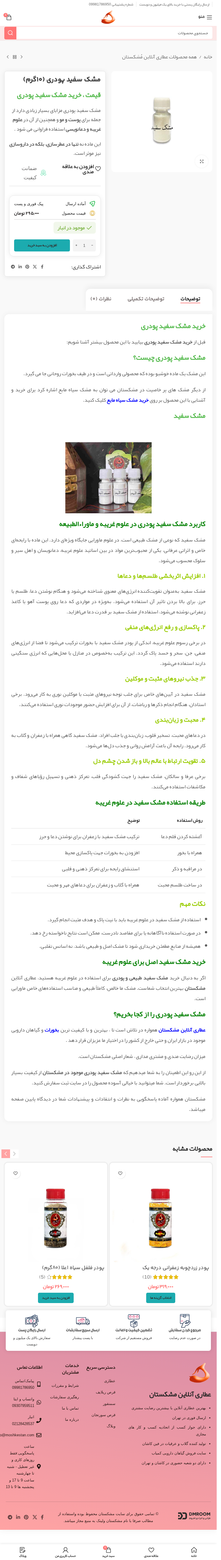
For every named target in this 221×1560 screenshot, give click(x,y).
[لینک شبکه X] (35, 267)
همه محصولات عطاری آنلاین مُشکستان (159, 56)
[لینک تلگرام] (13, 267)
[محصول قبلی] (21, 57)
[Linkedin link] (20, 267)
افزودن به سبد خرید (42, 245)
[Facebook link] (42, 267)
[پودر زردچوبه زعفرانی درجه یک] (161, 1214)
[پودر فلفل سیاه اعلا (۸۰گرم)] (55, 1214)
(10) (147, 1276)
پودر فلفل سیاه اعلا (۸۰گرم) (73, 1268)
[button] (56, 1298)
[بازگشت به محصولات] (14, 57)
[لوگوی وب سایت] (108, 19)
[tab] (190, 299)
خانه (208, 56)
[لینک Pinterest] (27, 267)
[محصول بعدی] (7, 57)
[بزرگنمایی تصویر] (201, 161)
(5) (42, 1276)
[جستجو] (10, 33)
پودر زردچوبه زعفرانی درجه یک (175, 1268)
